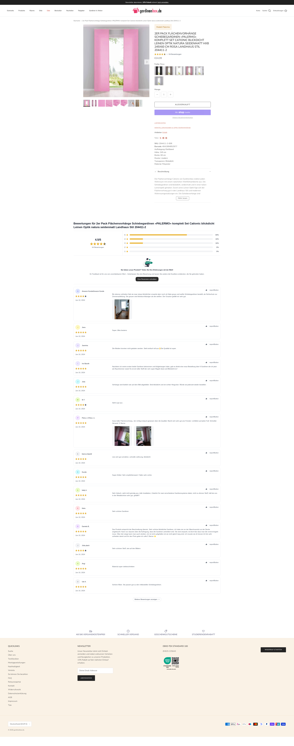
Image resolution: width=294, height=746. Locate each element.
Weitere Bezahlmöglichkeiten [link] (182, 118)
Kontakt (11, 686)
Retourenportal (14, 682)
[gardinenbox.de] (147, 10)
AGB (10, 697)
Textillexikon (13, 659)
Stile (40, 11)
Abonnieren (86, 678)
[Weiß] (179, 70)
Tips (10, 705)
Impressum (12, 701)
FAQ (10, 678)
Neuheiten (70, 11)
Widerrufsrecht (14, 689)
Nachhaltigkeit (14, 666)
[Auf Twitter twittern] (160, 138)
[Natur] (199, 70)
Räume (32, 11)
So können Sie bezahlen (18, 674)
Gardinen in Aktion (95, 11)
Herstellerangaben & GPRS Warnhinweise (172, 128)
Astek (164, 132)
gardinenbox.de (19, 730)
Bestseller (58, 11)
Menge (157, 89)
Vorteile (11, 670)
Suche (10, 651)
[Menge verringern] (157, 94)
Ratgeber (81, 11)
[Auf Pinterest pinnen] (166, 138)
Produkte (21, 11)
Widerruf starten (273, 650)
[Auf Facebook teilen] (163, 138)
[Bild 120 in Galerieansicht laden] (116, 60)
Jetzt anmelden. (163, 2)
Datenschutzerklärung (17, 693)
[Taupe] (169, 70)
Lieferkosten (160, 123)
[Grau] (158, 80)
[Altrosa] (189, 70)
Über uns (12, 655)
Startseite (10, 11)
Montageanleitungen (16, 662)
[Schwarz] (158, 70)
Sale (48, 11)
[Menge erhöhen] (170, 94)
